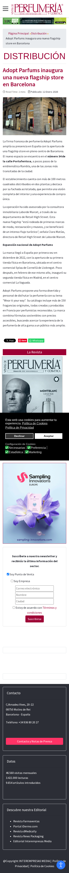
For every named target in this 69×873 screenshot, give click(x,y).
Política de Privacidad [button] (19, 427)
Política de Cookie (41, 866)
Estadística (16, 452)
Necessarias (17, 447)
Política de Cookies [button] (34, 423)
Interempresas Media (38, 841)
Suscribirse (34, 619)
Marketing (35, 452)
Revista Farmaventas (26, 821)
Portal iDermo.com (25, 826)
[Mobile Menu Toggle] (5, 8)
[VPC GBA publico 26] (34, 20)
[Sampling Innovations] (34, 503)
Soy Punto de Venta (22, 574)
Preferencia (38, 447)
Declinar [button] (19, 435)
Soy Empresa (22, 581)
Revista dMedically (24, 831)
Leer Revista (32, 396)
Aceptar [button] (49, 435)
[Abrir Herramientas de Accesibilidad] (60, 865)
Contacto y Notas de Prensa (34, 741)
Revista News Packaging (28, 836)
